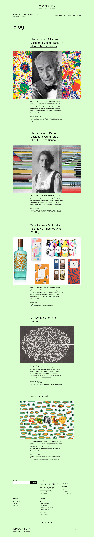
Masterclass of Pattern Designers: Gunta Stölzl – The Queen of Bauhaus (45, 137)
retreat (57, 459)
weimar (35, 213)
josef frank (42, 119)
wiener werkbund (44, 121)
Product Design (49, 305)
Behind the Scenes (41, 456)
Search (15, 480)
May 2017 (15, 505)
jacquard (59, 211)
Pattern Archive (67, 15)
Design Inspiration (37, 305)
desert (35, 459)
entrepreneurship (40, 459)
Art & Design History (41, 118)
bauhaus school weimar (42, 211)
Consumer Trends (40, 304)
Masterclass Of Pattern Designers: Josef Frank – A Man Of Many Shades (46, 43)
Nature (52, 384)
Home (56, 15)
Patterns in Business (57, 304)
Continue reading (34, 112)
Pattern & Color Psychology (42, 382)
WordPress (78, 529)
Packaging (44, 305)
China (40, 384)
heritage (46, 459)
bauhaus (35, 211)
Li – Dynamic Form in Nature (46, 491)
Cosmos (43, 384)
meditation (53, 459)
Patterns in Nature (52, 382)
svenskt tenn (47, 119)
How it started (39, 396)
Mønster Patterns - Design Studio (25, 15)
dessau (49, 211)
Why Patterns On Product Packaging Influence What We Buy (46, 229)
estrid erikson (36, 119)
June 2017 (15, 503)
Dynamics (47, 384)
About (60, 15)
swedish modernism (54, 119)
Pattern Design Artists (50, 118)
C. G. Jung (36, 384)
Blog (74, 15)
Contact (79, 15)
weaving (32, 213)
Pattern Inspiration (59, 118)
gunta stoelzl (54, 211)
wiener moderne (37, 121)
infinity (49, 459)
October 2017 (16, 501)
